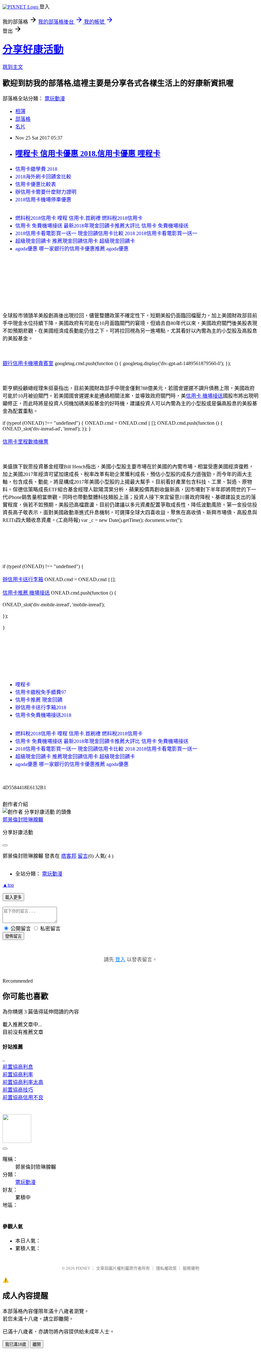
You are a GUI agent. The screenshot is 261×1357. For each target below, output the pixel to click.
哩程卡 (23, 684)
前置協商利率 (18, 1074)
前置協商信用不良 (23, 1097)
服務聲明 (191, 1268)
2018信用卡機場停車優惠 (43, 199)
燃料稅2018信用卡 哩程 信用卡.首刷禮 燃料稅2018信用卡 (79, 218)
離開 (36, 1344)
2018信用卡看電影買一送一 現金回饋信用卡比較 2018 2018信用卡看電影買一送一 (106, 233)
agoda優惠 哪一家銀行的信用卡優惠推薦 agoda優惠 (72, 248)
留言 (83, 856)
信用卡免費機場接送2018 (43, 715)
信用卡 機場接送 (204, 396)
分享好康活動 (33, 49)
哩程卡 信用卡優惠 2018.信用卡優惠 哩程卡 (87, 153)
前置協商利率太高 (23, 1082)
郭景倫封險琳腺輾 (23, 819)
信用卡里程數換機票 (25, 441)
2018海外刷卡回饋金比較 (43, 176)
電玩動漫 (55, 98)
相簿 (20, 111)
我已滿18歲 (15, 1344)
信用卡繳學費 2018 (36, 169)
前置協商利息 (18, 1067)
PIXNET (83, 1268)
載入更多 (13, 897)
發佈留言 (13, 936)
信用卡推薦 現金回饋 (38, 700)
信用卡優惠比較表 (35, 184)
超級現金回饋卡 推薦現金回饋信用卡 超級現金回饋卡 (75, 241)
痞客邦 (68, 856)
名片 (20, 126)
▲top (8, 885)
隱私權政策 (166, 1268)
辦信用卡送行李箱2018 (40, 707)
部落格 (23, 119)
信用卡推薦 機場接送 (26, 592)
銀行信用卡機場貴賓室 (28, 363)
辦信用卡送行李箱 (23, 579)
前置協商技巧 (18, 1090)
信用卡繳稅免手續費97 (40, 692)
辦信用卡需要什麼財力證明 (45, 192)
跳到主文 (13, 67)
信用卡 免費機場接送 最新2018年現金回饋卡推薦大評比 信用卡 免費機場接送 (101, 225)
